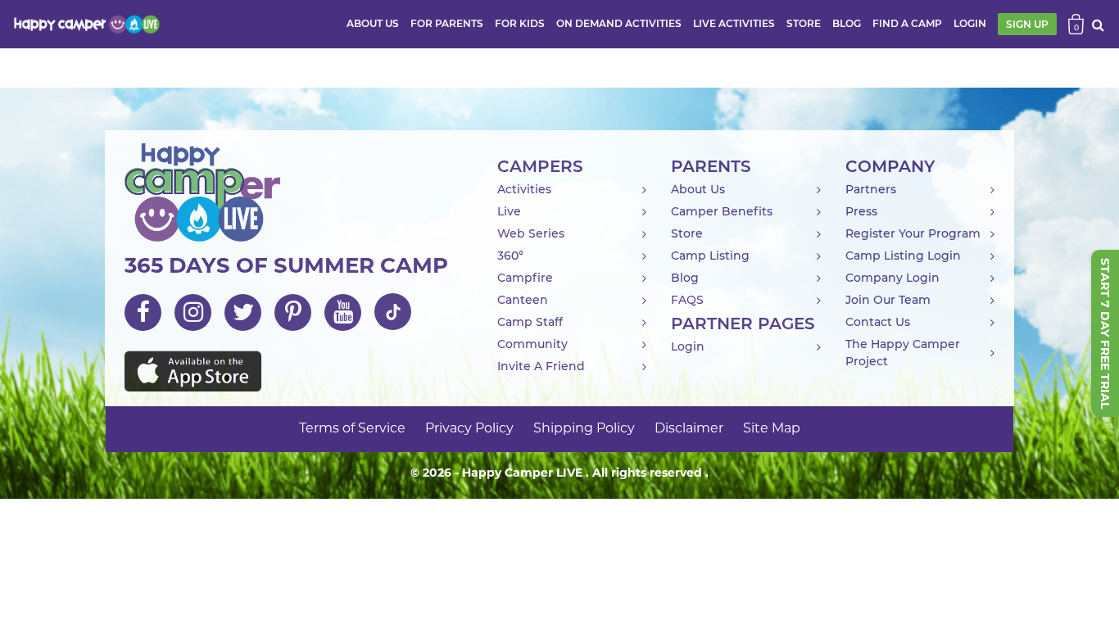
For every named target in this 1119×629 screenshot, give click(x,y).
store (803, 23)
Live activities (734, 23)
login (970, 23)
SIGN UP (1027, 24)
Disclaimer (689, 429)
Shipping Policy (584, 429)
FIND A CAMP (907, 23)
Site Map (771, 429)
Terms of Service (352, 429)
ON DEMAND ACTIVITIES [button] (619, 23)
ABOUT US (373, 23)
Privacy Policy (469, 429)
